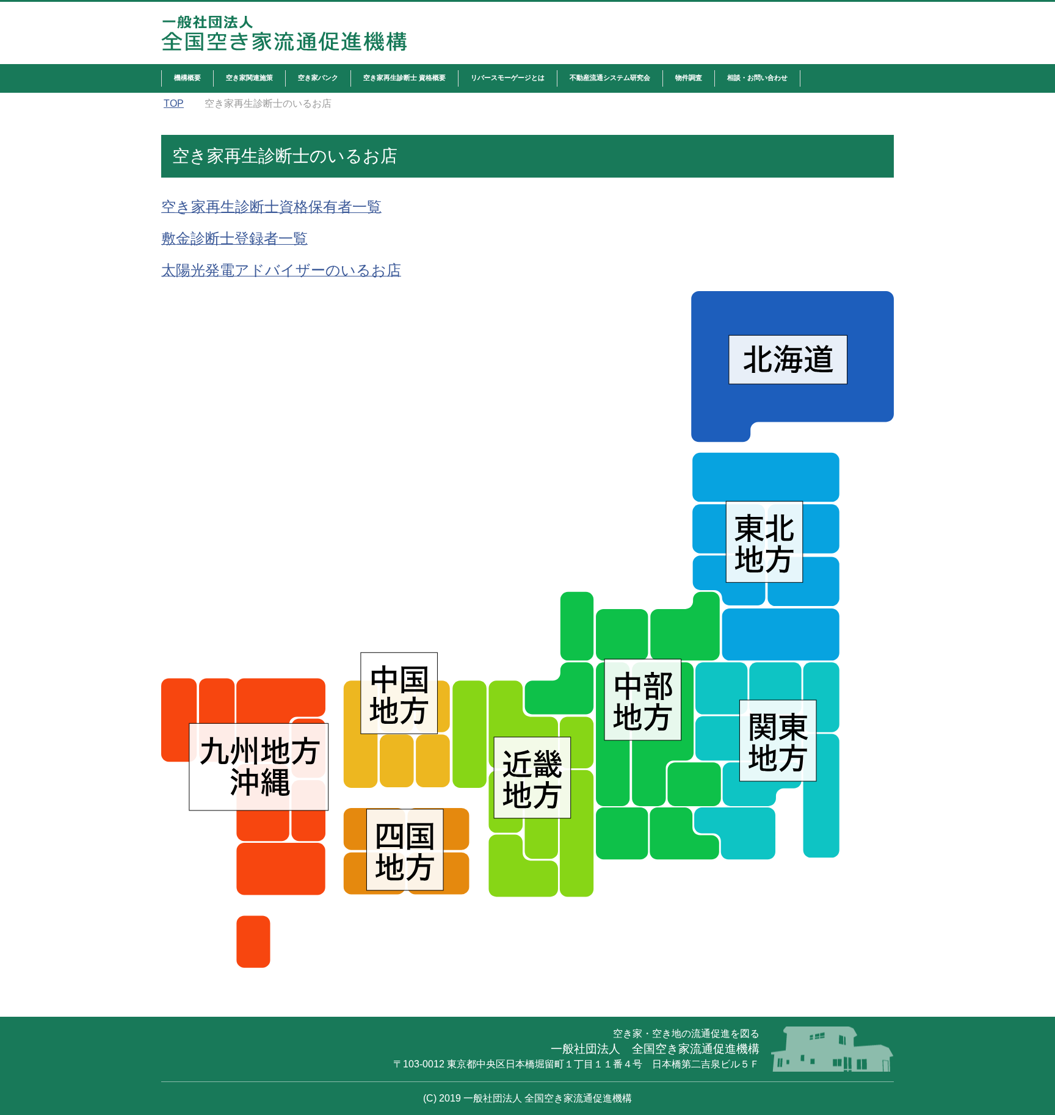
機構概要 (187, 77)
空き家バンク (318, 77)
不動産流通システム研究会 (610, 77)
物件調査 (688, 77)
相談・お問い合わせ (757, 77)
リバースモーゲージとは (508, 77)
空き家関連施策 (249, 77)
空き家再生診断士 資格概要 (404, 77)
